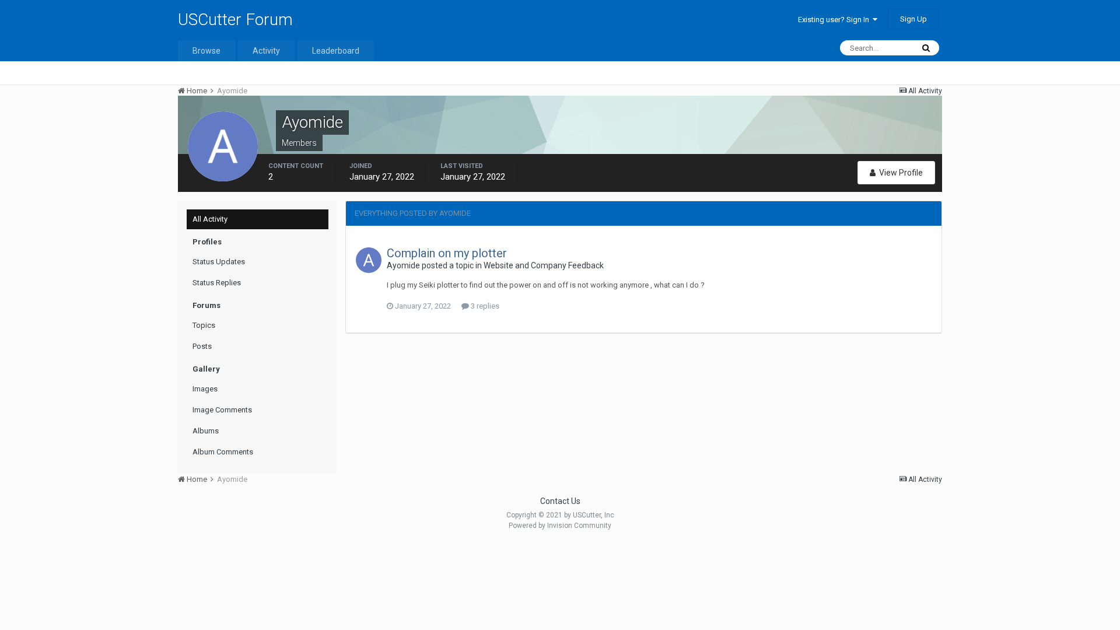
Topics (203, 325)
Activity (266, 50)
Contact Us (560, 501)
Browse (206, 50)
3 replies (484, 306)
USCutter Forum (235, 19)
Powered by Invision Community (560, 526)
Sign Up (913, 19)
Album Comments (222, 451)
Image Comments (222, 409)
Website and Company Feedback (544, 265)
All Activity (210, 219)
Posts (202, 346)
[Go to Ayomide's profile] (369, 260)
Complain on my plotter (447, 253)
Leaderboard (335, 50)
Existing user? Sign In (835, 19)
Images (205, 388)
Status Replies (216, 282)
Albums (205, 430)
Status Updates (218, 261)
